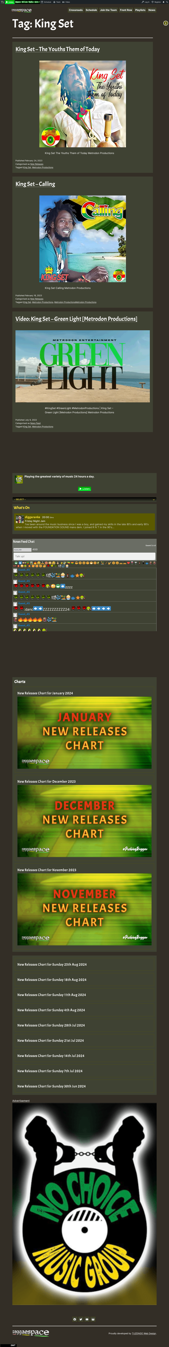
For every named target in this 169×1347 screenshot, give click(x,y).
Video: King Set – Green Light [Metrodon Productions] (76, 319)
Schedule (91, 10)
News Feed (35, 423)
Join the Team (108, 10)
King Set (27, 167)
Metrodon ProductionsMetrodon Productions (75, 302)
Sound (148, 545)
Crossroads (76, 10)
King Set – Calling (35, 184)
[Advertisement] (80, 453)
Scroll (153, 545)
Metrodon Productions (42, 167)
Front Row (126, 10)
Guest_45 (24, 569)
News (151, 10)
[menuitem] (2, 2)
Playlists (140, 10)
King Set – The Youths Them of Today (57, 49)
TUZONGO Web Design (144, 1333)
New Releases (36, 164)
